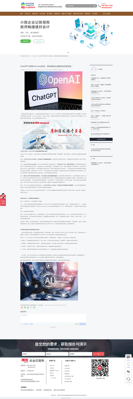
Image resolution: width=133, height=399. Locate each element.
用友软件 (39, 390)
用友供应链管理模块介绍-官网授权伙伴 (100, 134)
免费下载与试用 (78, 13)
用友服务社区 (48, 390)
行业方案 (42, 13)
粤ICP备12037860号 (66, 398)
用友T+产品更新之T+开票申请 (98, 110)
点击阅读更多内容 (101, 139)
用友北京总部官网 (59, 390)
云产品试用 (68, 379)
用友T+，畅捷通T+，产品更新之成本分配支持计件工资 (101, 116)
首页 (21, 13)
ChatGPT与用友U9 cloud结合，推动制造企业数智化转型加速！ (101, 98)
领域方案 (35, 13)
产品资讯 (22, 69)
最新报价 (67, 373)
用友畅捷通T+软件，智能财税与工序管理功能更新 (101, 78)
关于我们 (95, 13)
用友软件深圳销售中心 (28, 390)
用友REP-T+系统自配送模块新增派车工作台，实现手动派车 (101, 128)
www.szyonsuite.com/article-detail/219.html (55, 305)
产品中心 (27, 13)
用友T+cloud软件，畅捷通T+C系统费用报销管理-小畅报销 (101, 85)
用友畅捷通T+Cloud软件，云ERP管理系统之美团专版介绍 (101, 91)
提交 (98, 354)
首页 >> (30, 56)
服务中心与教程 (66, 13)
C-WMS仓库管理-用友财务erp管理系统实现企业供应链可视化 (101, 105)
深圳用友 (100, 69)
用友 (33, 116)
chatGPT (46, 69)
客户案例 (49, 13)
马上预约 (107, 13)
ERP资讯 (67, 371)
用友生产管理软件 (53, 69)
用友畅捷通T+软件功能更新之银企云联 (100, 122)
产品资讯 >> (35, 56)
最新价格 (57, 13)
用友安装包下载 (69, 376)
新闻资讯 (87, 13)
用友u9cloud (41, 69)
